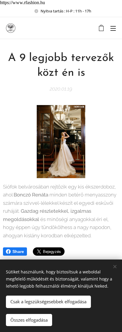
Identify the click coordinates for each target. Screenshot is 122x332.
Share (18, 251)
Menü (113, 28)
